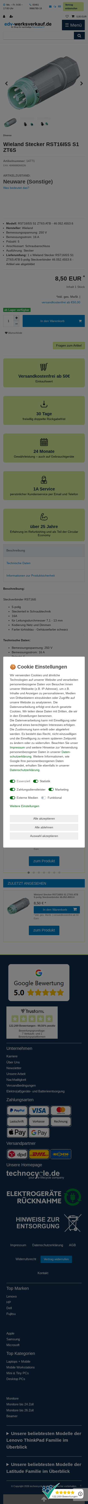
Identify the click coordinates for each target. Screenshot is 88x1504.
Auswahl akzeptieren (44, 836)
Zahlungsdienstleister (31, 789)
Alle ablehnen (44, 827)
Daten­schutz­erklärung (25, 769)
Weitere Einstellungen (24, 806)
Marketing (62, 789)
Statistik (45, 781)
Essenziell (23, 781)
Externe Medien (27, 797)
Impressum (17, 747)
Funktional (55, 797)
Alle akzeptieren (44, 818)
